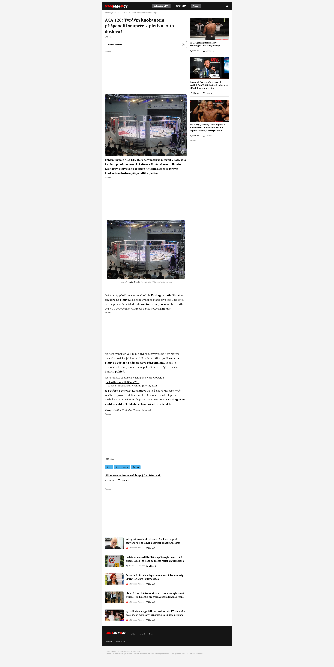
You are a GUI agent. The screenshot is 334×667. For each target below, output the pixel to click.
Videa (195, 6)
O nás (151, 634)
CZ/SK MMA (180, 6)
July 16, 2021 (149, 385)
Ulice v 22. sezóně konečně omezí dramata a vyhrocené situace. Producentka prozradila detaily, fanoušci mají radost (155, 595)
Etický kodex (120, 641)
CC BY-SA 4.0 (140, 281)
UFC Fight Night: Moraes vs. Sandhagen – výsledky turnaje (205, 44)
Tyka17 (129, 281)
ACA (119, 13)
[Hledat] (227, 6)
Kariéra (132, 634)
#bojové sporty (122, 467)
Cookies (109, 641)
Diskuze (124, 480)
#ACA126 (158, 377)
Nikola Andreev (115, 44)
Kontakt (142, 634)
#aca (109, 467)
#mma (136, 467)
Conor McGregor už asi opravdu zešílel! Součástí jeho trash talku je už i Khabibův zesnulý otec (209, 85)
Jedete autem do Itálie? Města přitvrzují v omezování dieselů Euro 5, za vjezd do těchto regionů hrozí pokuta (155, 559)
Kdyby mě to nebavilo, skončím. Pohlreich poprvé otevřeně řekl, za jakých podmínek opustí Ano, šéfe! (153, 541)
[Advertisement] (146, 71)
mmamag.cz (109, 13)
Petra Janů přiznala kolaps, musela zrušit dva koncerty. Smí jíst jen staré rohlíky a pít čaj (155, 577)
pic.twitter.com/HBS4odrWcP (122, 382)
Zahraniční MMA (161, 6)
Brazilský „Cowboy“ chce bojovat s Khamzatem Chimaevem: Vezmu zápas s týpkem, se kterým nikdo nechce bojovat (207, 127)
